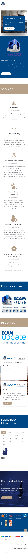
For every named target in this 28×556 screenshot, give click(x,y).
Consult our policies (5, 552)
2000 (16, 432)
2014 (21, 438)
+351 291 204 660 (18, 497)
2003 (3, 435)
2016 (9, 441)
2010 (3, 438)
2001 (22, 432)
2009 (23, 435)
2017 (15, 441)
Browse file (7, 403)
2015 (3, 441)
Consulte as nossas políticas (19, 548)
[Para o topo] (25, 530)
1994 (9, 432)
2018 (22, 441)
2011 (9, 438)
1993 (3, 432)
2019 (3, 444)
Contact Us (6, 73)
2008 (16, 435)
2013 (15, 438)
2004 (10, 435)
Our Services (9, 28)
